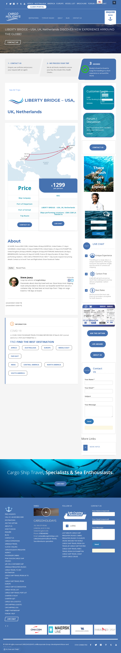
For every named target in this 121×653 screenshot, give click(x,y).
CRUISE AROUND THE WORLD (72, 541)
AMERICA (51, 3)
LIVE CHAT (58, 223)
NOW (110, 13)
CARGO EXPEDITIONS (12, 541)
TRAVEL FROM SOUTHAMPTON (73, 551)
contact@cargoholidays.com (48, 536)
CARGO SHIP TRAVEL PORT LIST (16, 593)
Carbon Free (101, 273)
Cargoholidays (40, 280)
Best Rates (100, 290)
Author (11, 268)
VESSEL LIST (70, 3)
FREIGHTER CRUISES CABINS (72, 535)
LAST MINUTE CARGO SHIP (71, 533)
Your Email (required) (100, 519)
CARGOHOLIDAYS (28, 644)
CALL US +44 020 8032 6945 (14, 517)
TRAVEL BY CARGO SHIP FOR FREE (74, 546)
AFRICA (30, 3)
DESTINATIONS (33, 18)
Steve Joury (26, 277)
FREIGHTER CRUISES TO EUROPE (73, 538)
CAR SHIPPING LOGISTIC (13, 604)
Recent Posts (21, 268)
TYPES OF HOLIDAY (48, 18)
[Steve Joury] (14, 282)
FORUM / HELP (94, 3)
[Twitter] (10, 4)
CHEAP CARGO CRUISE (70, 556)
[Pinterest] (17, 4)
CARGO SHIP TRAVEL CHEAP (72, 554)
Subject (88, 396)
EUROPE (60, 3)
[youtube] (24, 4)
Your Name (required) (100, 511)
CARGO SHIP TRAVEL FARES (71, 549)
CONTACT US (77, 18)
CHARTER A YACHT (11, 596)
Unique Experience (103, 255)
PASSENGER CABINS (12, 555)
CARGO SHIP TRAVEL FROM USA (73, 543)
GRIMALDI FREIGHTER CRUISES (15, 567)
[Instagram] (14, 4)
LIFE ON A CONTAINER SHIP (14, 564)
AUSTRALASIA (40, 3)
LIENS (73, 526)
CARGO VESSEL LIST (12, 590)
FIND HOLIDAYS (10, 514)
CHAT (104, 3)
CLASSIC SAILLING (11, 547)
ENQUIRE (8, 532)
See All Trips (14, 90)
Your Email (89, 388)
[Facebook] (7, 4)
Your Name (90, 379)
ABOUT (60, 18)
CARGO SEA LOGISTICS (13, 601)
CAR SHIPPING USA (11, 607)
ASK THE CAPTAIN (11, 523)
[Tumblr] (21, 4)
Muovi (63, 644)
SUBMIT (98, 233)
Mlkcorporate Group (43, 644)
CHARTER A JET (10, 599)
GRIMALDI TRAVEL (11, 544)
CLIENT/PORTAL (37, 7)
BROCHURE (81, 3)
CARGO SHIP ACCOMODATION (15, 587)
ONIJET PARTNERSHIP (12, 610)
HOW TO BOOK (10, 529)
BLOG (68, 18)
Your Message (90, 405)
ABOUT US (8, 526)
